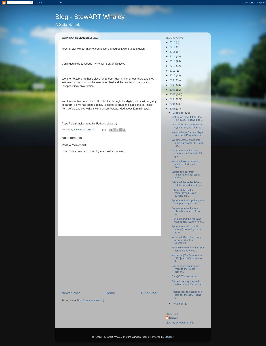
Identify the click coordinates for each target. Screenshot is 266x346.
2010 (173, 75)
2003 (173, 108)
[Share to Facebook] (121, 130)
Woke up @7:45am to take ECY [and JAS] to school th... (187, 258)
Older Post (149, 293)
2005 (173, 99)
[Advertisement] (109, 263)
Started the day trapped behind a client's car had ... (187, 284)
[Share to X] (117, 130)
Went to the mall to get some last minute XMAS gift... (187, 153)
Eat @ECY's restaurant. (185, 276)
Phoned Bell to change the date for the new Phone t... (187, 294)
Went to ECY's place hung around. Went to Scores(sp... (187, 240)
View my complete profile (180, 322)
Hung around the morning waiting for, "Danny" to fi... (188, 220)
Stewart (173, 318)
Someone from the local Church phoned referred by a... (187, 211)
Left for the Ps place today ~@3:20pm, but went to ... (188, 126)
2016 (173, 47)
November (178, 303)
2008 (173, 85)
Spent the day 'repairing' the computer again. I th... (188, 202)
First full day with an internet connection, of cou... (188, 249)
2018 (173, 42)
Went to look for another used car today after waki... (185, 164)
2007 (173, 89)
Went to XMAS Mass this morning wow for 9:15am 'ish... (187, 143)
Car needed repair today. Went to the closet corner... (186, 269)
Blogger (169, 337)
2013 (173, 61)
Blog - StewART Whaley (90, 16)
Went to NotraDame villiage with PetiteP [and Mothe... (188, 134)
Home (110, 293)
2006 (173, 94)
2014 (173, 56)
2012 (173, 66)
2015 (173, 51)
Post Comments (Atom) (90, 300)
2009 (173, 80)
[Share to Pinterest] (124, 130)
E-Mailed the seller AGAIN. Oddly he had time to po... (188, 184)
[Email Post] (103, 129)
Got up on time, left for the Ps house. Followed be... (187, 118)
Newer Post (71, 293)
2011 (173, 70)
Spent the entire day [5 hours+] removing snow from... (186, 229)
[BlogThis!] (114, 130)
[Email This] (110, 130)
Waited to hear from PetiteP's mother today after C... (186, 174)
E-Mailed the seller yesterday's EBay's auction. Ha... (184, 193)
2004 (173, 104)
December (178, 112)
